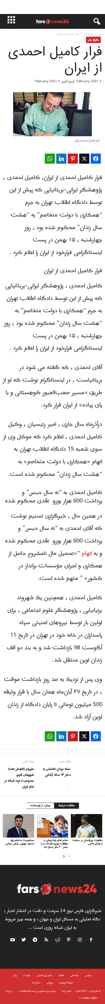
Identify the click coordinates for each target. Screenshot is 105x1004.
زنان (15, 975)
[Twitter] (24, 941)
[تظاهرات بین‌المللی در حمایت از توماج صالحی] (86, 825)
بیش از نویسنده (40, 805)
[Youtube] (13, 941)
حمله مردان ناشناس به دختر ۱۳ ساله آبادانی (57, 772)
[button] (94, 21)
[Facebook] (91, 941)
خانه (100, 34)
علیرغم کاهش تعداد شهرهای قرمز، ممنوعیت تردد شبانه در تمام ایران (19, 778)
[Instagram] (80, 941)
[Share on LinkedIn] (61, 159)
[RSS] (46, 941)
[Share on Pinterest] (73, 159)
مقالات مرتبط (66, 805)
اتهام (86, 553)
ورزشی (49, 982)
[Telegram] (35, 941)
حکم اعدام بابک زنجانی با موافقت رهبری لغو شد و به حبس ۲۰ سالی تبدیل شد (54, 844)
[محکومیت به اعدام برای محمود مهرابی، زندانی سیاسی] (18, 826)
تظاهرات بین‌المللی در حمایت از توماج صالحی (87, 842)
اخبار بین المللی (44, 975)
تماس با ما (66, 991)
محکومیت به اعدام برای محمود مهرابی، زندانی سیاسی (19, 842)
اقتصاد (61, 975)
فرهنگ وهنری (66, 982)
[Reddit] (57, 941)
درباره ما (9, 991)
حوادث (27, 975)
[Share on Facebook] (96, 159)
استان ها (36, 982)
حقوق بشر (88, 34)
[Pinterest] (68, 941)
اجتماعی (74, 975)
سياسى (88, 975)
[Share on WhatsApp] (50, 159)
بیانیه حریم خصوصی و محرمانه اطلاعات (37, 991)
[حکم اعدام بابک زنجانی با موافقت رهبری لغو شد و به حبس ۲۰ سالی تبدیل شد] (52, 825)
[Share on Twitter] (84, 159)
